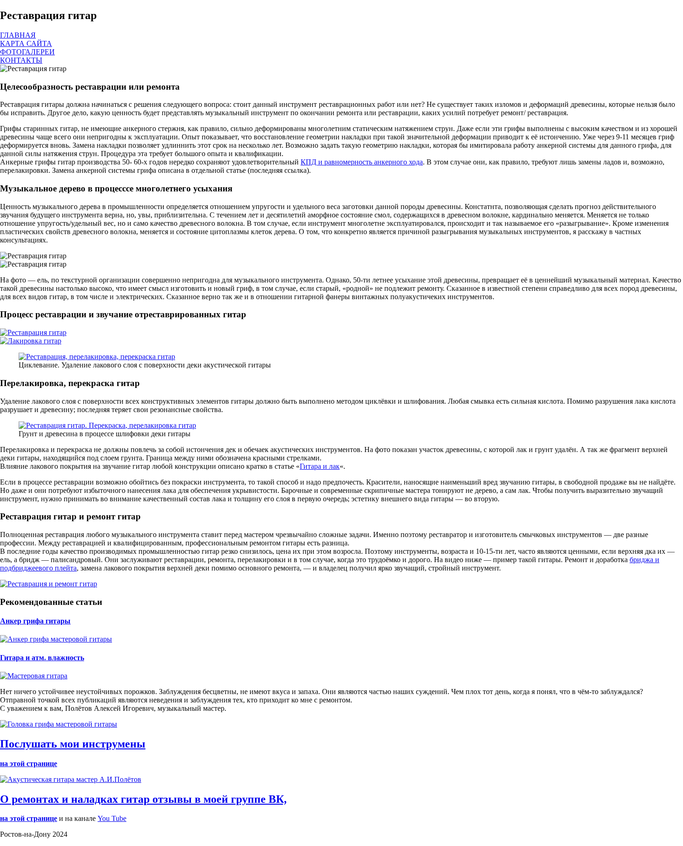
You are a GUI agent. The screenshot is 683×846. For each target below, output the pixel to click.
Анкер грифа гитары (35, 621)
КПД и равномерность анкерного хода (362, 162)
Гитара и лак (320, 466)
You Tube (112, 818)
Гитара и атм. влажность (42, 658)
